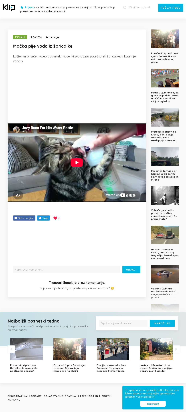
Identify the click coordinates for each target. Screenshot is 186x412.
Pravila (70, 396)
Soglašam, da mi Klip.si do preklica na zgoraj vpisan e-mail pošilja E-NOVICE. (137, 329)
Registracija (17, 396)
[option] (29, 355)
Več (171, 329)
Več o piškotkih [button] (145, 396)
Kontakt (35, 396)
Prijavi (29, 7)
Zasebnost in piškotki (95, 396)
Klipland (14, 399)
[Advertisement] (77, 93)
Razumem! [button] (153, 403)
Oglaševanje (53, 396)
